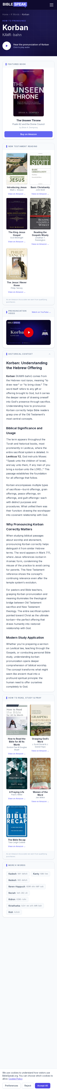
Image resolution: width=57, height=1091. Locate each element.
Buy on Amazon (28, 134)
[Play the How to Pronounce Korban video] (28, 332)
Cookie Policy (15, 1078)
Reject (27, 1085)
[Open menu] (51, 5)
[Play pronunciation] (6, 46)
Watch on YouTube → (41, 312)
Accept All (42, 1085)
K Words (15, 14)
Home (5, 14)
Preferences (11, 1085)
